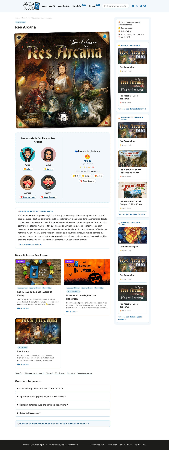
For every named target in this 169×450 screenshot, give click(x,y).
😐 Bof (75, 176)
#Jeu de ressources (85, 373)
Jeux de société (48, 6)
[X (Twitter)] (136, 6)
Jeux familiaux (35, 288)
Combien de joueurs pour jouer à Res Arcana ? (41, 388)
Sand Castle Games (129, 22)
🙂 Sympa (86, 176)
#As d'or (19, 373)
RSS (144, 445)
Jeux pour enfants (73, 291)
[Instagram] (140, 6)
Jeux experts (38, 18)
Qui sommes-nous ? (98, 445)
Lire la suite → (23, 308)
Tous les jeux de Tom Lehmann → (132, 109)
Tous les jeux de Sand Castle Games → (130, 318)
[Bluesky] (144, 6)
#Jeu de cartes (60, 373)
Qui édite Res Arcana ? (29, 413)
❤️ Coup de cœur (87, 181)
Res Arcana (23, 351)
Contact (122, 445)
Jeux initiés (47, 288)
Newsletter (79, 5)
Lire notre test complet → (30, 244)
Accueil (17, 18)
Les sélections (64, 6)
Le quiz (94, 5)
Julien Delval (126, 31)
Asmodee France (125, 25)
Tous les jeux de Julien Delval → (131, 214)
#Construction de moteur (33, 373)
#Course (49, 373)
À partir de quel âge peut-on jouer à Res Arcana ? (42, 396)
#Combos (71, 373)
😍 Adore (98, 176)
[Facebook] (133, 6)
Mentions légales (134, 445)
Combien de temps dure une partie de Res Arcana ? (43, 405)
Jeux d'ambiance (73, 288)
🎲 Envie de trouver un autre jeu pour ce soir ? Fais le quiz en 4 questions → (53, 423)
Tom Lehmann (126, 28)
